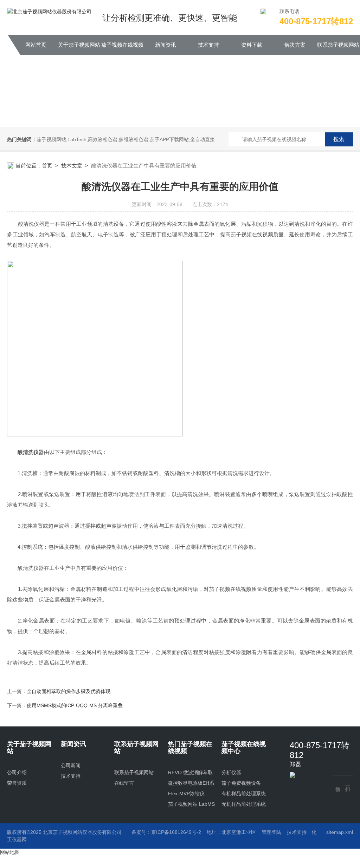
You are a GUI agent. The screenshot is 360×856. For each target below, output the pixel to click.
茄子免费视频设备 (241, 783)
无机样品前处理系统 (243, 804)
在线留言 (124, 783)
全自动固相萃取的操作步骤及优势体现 (68, 691)
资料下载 (251, 45)
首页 (47, 166)
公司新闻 (71, 765)
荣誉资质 (17, 783)
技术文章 (71, 166)
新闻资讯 (165, 45)
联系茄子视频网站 (338, 45)
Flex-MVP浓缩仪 (186, 793)
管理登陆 (271, 832)
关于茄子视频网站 (79, 45)
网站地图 (10, 852)
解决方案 (295, 45)
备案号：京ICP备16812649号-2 (166, 832)
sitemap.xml (339, 832)
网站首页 (35, 45)
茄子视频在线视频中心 (122, 48)
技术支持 (208, 45)
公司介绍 (17, 772)
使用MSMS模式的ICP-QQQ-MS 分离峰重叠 (75, 705)
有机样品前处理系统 (243, 793)
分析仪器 (231, 772)
